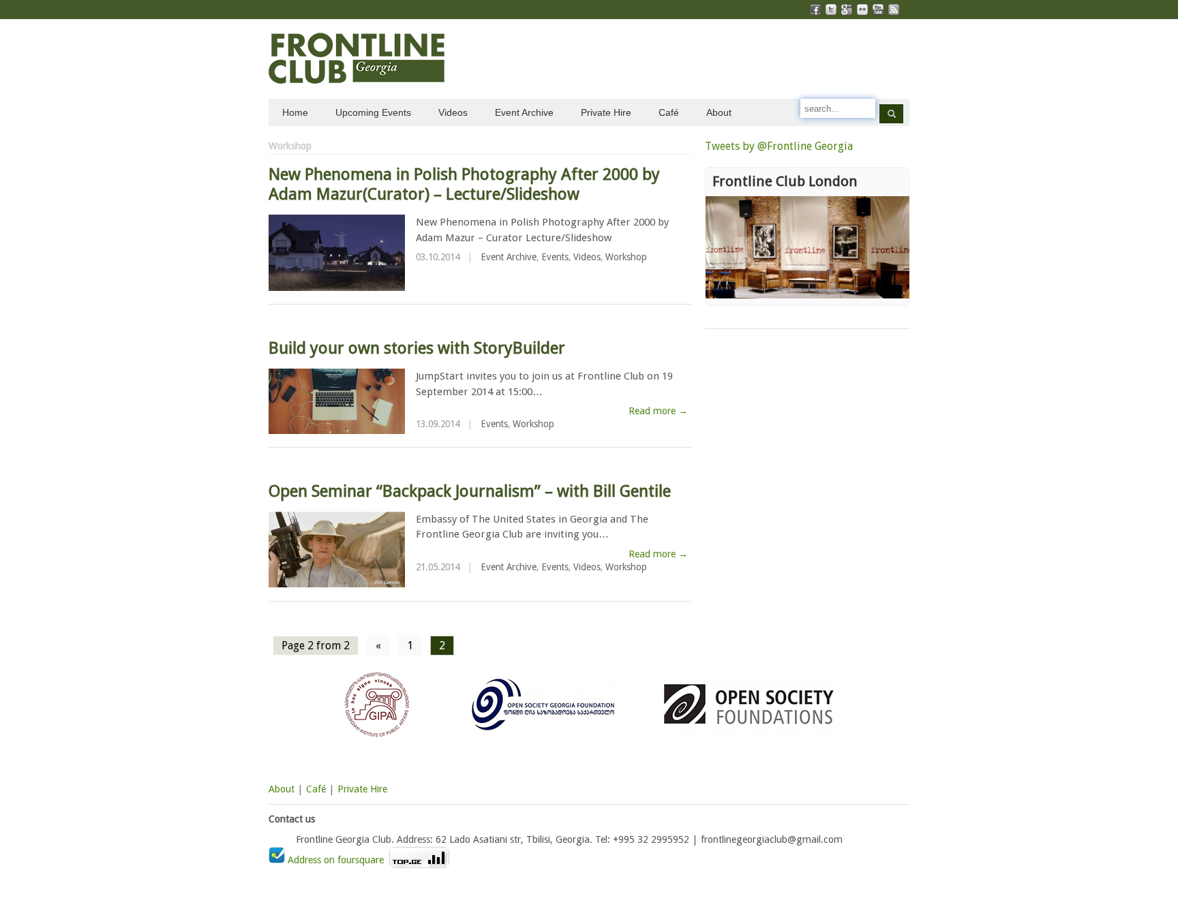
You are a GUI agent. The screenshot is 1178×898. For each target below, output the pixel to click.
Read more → (658, 410)
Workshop (626, 256)
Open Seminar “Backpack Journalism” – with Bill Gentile (470, 491)
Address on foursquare (336, 859)
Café (669, 112)
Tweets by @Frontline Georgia (779, 146)
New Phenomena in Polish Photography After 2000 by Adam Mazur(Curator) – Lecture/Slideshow (464, 184)
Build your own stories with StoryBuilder (417, 348)
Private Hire (606, 112)
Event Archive (524, 112)
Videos (453, 112)
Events (555, 256)
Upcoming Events (373, 112)
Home (295, 112)
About (718, 112)
